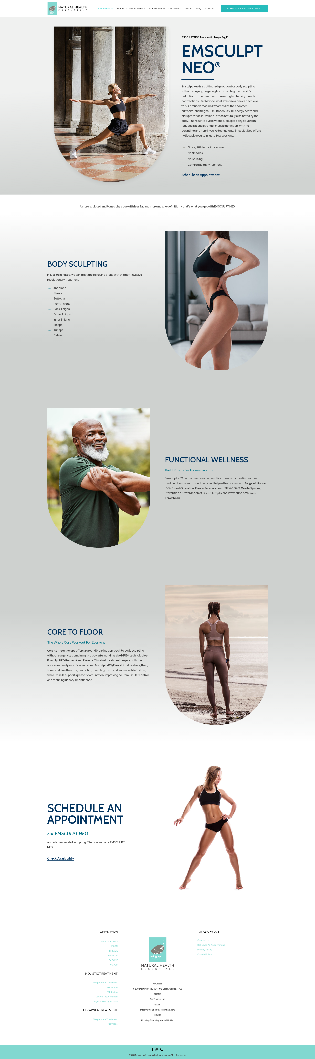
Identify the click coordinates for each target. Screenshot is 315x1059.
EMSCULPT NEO (109, 941)
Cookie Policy (204, 954)
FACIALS (113, 964)
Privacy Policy (204, 949)
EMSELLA (113, 955)
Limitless (175, 1055)
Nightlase (113, 1023)
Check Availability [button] (60, 858)
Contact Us (203, 940)
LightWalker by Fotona (106, 1001)
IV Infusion (112, 992)
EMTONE (113, 960)
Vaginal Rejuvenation (107, 996)
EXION (114, 946)
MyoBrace (112, 987)
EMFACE (113, 950)
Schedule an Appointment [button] (200, 175)
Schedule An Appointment (211, 944)
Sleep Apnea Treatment (105, 982)
